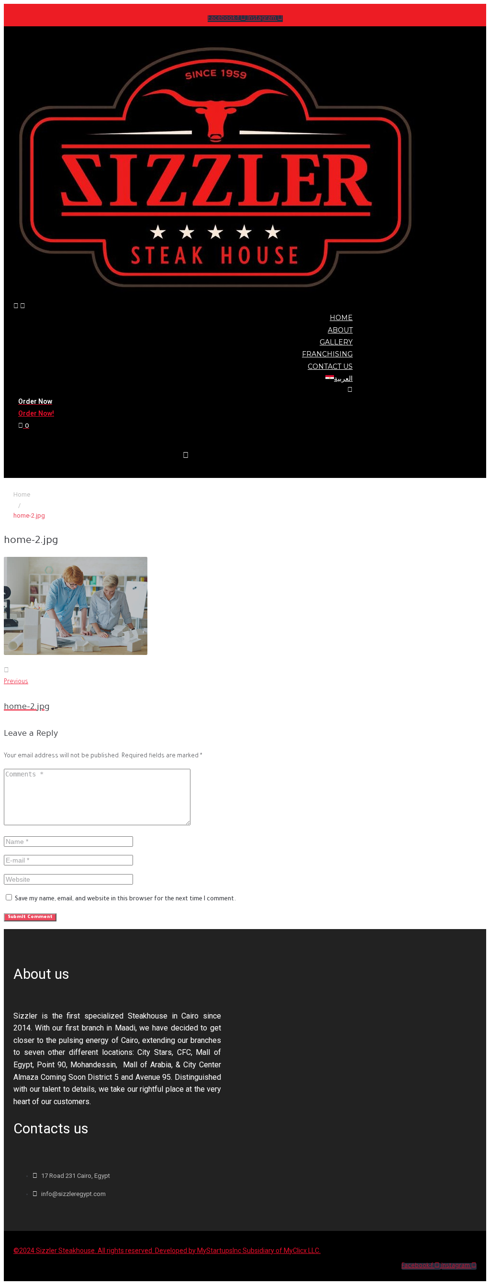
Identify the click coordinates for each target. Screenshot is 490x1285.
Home (21, 494)
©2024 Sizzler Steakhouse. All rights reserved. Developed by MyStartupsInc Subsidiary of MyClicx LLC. (167, 1250)
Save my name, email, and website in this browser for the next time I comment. (125, 899)
